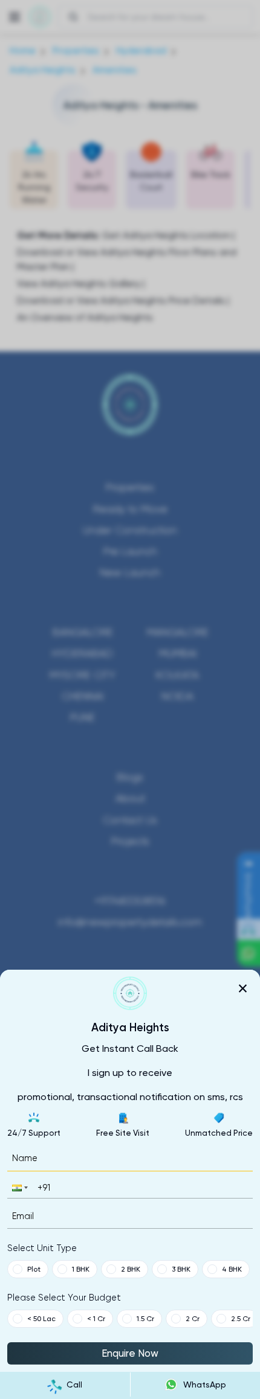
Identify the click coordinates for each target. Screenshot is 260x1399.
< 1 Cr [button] (96, 1318)
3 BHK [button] (181, 1269)
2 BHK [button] (130, 1269)
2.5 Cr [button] (240, 1318)
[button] (18, 1187)
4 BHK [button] (232, 1269)
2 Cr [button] (193, 1318)
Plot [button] (34, 1269)
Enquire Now (130, 1353)
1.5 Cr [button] (145, 1318)
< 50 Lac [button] (41, 1318)
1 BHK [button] (80, 1269)
